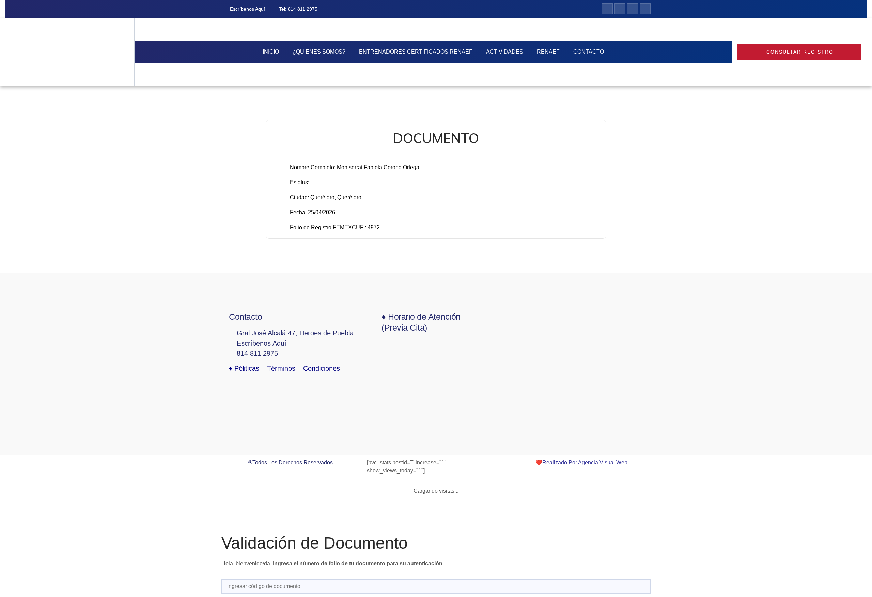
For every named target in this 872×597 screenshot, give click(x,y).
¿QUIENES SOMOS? (319, 52)
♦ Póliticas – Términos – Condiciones (284, 368)
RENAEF (548, 52)
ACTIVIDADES (504, 52)
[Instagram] (619, 8)
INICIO (271, 52)
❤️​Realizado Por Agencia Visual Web (581, 462)
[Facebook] (563, 393)
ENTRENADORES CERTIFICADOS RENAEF (415, 52)
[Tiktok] (632, 8)
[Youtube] (645, 8)
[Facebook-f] (607, 8)
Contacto (588, 52)
